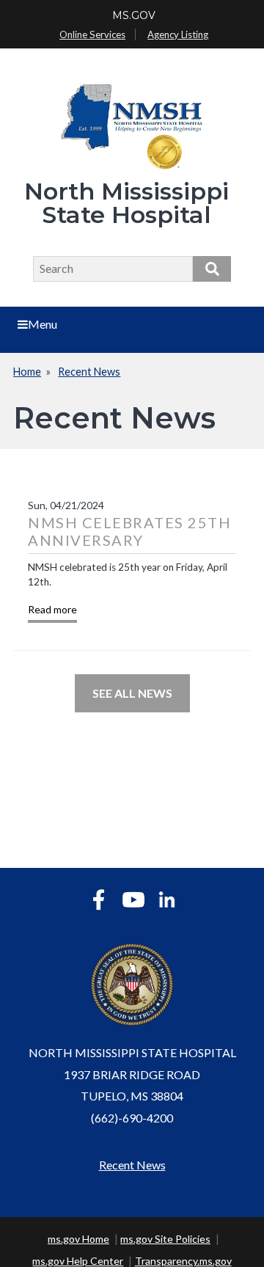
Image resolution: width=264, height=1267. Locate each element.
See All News (132, 693)
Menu (42, 324)
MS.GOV (133, 15)
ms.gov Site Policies (165, 1239)
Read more (52, 609)
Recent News (89, 371)
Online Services (92, 34)
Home (27, 371)
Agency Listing (177, 34)
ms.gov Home (78, 1239)
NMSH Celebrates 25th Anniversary (129, 531)
